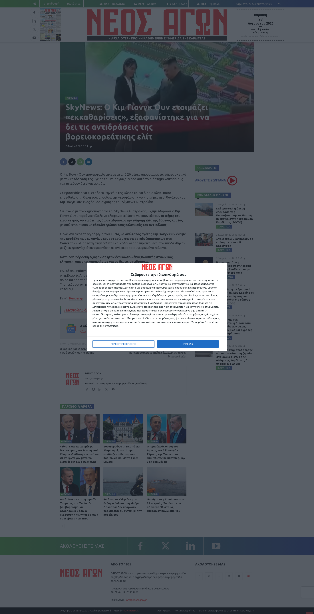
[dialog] (157, 307)
